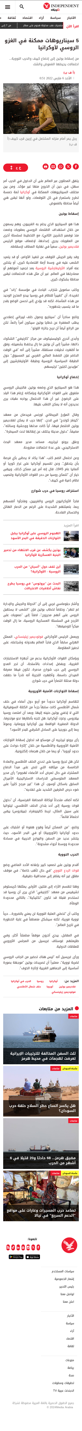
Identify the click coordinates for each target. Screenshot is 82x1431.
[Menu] (7, 7)
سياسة (55, 18)
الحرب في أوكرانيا (21, 981)
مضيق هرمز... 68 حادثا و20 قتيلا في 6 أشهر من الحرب (43, 1161)
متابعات (46, 1009)
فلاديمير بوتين (69, 246)
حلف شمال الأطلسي (29, 986)
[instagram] (28, 1247)
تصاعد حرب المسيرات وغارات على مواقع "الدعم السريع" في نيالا (41, 1213)
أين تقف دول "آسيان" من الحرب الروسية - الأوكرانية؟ (37, 569)
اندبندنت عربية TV (63, 1391)
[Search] (21, 7)
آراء (41, 18)
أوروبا (50, 986)
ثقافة (12, 18)
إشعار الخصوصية (64, 1279)
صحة (71, 1375)
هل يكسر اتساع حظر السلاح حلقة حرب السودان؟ (42, 1108)
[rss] (8, 1247)
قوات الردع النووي (66, 870)
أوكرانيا (25, 192)
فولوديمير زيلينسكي (29, 637)
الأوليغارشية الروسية (50, 268)
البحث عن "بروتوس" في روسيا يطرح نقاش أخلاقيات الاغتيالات (34, 586)
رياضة (70, 1368)
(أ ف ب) (69, 72)
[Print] (46, 167)
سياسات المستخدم (63, 1271)
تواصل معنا (67, 1294)
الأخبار (71, 18)
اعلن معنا (68, 1302)
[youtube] (23, 1247)
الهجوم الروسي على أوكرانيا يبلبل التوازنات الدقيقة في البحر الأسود (36, 536)
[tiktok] (13, 1247)
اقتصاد (27, 18)
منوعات (69, 1360)
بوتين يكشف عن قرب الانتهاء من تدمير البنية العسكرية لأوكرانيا (32, 553)
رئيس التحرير (66, 1286)
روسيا (40, 981)
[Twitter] (33, 1247)
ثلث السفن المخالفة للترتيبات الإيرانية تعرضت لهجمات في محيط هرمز (43, 1056)
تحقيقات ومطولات (63, 1383)
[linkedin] (18, 1247)
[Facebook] (38, 1247)
